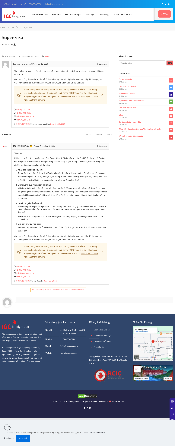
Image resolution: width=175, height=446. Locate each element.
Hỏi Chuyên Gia (23, 120)
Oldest (88, 135)
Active (109, 135)
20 (31, 146)
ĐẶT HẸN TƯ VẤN (89, 96)
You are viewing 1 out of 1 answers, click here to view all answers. (58, 290)
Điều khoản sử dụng (102, 341)
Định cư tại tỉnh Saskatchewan (132, 101)
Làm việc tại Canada (127, 86)
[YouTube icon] (166, 4)
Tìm (170, 63)
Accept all (22, 438)
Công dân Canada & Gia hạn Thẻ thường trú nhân (140, 129)
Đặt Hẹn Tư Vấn (23, 109)
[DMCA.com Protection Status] (87, 397)
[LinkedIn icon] (169, 4)
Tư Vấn (164, 14)
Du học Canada (125, 79)
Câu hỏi (14, 27)
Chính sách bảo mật (102, 335)
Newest (99, 135)
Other (47, 56)
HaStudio (120, 401)
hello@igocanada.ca (54, 4)
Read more (9, 438)
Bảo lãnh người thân (127, 108)
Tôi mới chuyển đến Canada (131, 136)
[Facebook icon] (162, 4)
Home (2, 27)
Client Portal (99, 347)
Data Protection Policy (95, 432)
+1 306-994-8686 (33, 4)
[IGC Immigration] (14, 14)
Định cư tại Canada (127, 94)
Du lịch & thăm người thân (130, 122)
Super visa (27, 27)
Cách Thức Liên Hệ (102, 330)
